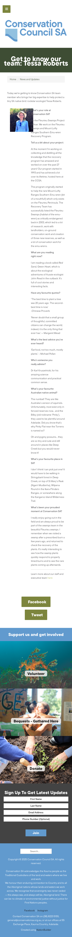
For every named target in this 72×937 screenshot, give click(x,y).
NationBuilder (44, 930)
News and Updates (29, 79)
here (50, 578)
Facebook (29, 910)
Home (13, 79)
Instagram (43, 910)
